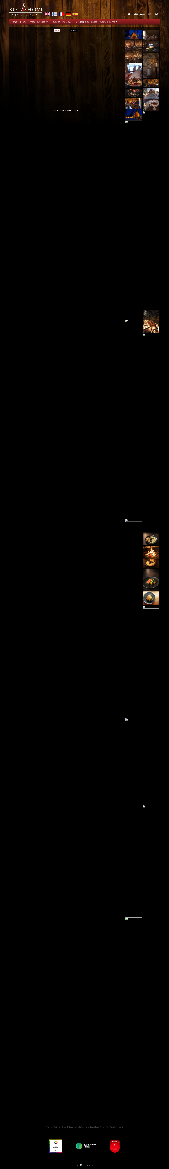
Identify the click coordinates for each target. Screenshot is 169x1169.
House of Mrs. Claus (61, 21)
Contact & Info (107, 21)
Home (14, 21)
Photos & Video (37, 21)
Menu (23, 21)
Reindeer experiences (86, 21)
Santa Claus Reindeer (76, 1127)
